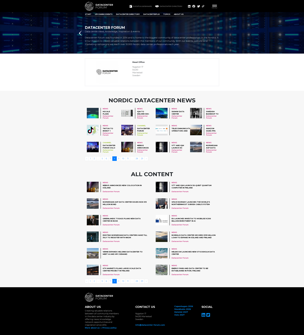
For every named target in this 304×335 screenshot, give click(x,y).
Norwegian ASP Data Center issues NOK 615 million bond (211, 146)
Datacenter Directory (128, 14)
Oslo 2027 (179, 315)
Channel (141, 126)
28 (137, 158)
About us (179, 14)
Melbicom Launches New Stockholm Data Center (193, 253)
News (105, 109)
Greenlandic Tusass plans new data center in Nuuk (122, 220)
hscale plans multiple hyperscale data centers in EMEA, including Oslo (109, 112)
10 (123, 158)
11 (128, 158)
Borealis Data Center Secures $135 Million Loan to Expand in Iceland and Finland (194, 236)
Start (88, 14)
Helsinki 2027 (181, 312)
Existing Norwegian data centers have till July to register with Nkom (125, 236)
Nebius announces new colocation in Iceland (143, 146)
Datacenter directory (171, 6)
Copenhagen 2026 (183, 306)
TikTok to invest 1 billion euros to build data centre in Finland (108, 129)
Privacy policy (109, 328)
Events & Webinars (142, 6)
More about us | (93, 328)
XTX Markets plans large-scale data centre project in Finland (122, 269)
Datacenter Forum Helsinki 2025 (143, 129)
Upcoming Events (103, 14)
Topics (166, 14)
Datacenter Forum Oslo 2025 (109, 146)
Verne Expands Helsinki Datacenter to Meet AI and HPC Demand (122, 253)
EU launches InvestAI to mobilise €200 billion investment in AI (191, 220)
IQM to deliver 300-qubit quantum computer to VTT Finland (143, 112)
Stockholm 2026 (182, 309)
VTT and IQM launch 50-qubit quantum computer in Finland (178, 146)
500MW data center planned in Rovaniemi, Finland (178, 112)
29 (142, 158)
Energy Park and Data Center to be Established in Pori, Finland (190, 269)
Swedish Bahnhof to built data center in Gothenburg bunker (212, 112)
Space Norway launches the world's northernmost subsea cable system (191, 203)
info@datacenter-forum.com (150, 325)
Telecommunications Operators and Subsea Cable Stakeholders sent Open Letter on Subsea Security (183, 129)
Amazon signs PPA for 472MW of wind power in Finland (211, 129)
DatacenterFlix (151, 14)
